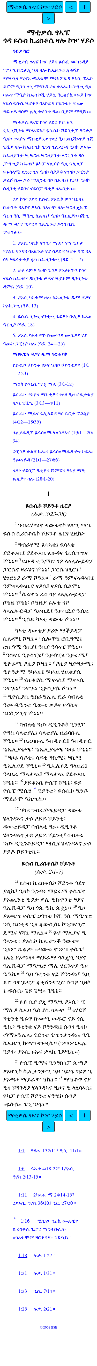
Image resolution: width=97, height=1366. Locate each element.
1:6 (21, 1168)
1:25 (22, 1309)
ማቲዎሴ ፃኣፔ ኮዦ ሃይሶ (35, 7)
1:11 (22, 1195)
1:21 (22, 1273)
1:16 (25, 1221)
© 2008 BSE (48, 1327)
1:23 (22, 1291)
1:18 (22, 1255)
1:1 (21, 1150)
